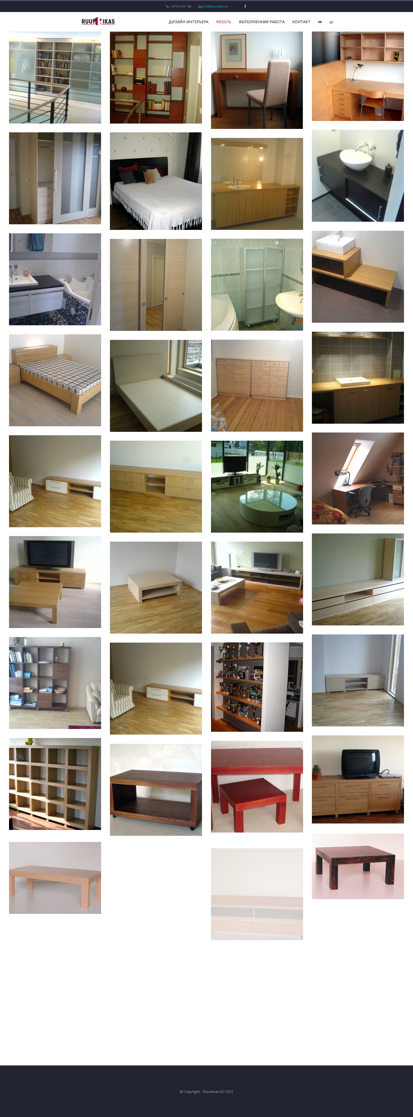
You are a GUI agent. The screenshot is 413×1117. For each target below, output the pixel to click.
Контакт (301, 21)
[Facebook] (245, 6)
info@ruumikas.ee (215, 6)
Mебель (223, 21)
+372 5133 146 (180, 6)
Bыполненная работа (262, 21)
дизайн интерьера (188, 21)
